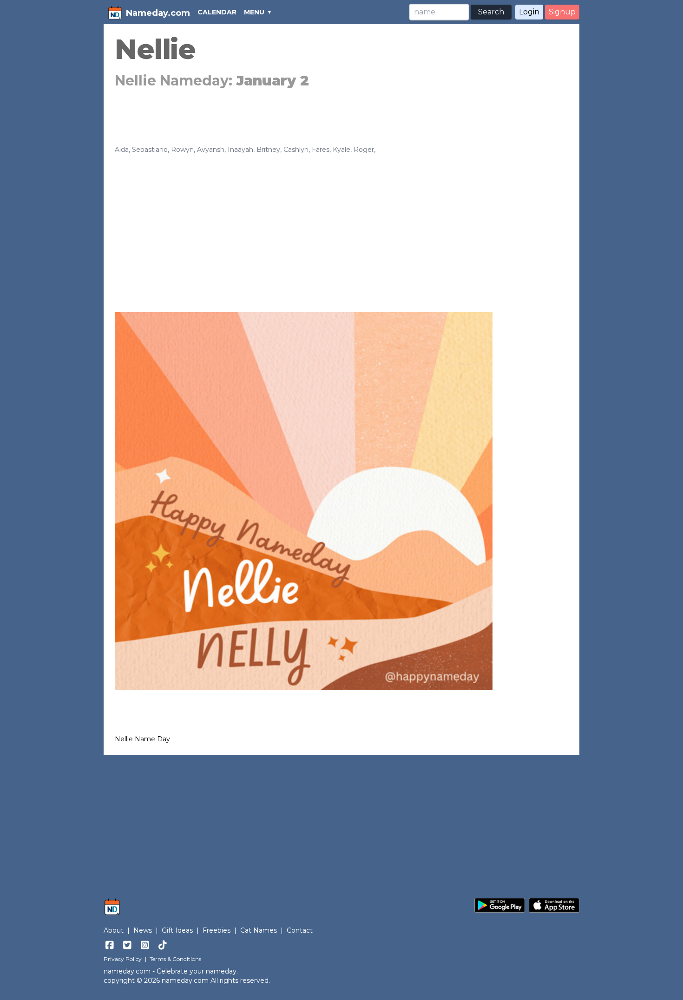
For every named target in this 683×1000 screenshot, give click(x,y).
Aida (122, 149)
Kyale (341, 149)
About (114, 930)
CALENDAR (216, 12)
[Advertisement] (341, 224)
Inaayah (240, 149)
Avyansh (210, 149)
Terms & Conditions (175, 958)
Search (491, 11)
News (142, 930)
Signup (562, 11)
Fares (320, 149)
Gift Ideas (177, 930)
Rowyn (182, 149)
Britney (268, 149)
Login (529, 11)
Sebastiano (150, 149)
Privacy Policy (123, 958)
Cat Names (258, 930)
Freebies (216, 930)
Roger (364, 149)
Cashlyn (296, 149)
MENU (254, 12)
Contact (300, 930)
